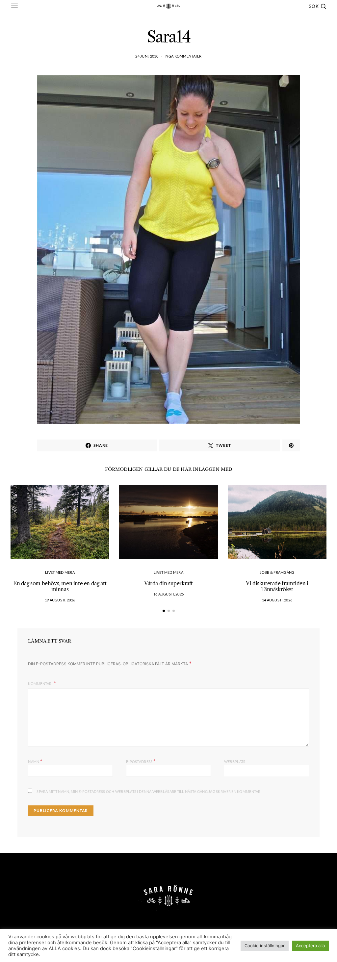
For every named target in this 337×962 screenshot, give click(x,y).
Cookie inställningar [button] (265, 945)
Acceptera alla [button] (310, 945)
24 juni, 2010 (146, 56)
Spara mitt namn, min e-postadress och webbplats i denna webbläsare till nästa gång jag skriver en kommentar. (149, 791)
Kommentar (40, 683)
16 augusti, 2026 (168, 594)
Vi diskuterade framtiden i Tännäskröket (277, 586)
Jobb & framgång (277, 572)
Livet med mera (60, 572)
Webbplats (234, 761)
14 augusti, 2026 (277, 600)
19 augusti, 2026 (60, 600)
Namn (35, 761)
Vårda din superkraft (168, 583)
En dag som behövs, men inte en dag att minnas (60, 586)
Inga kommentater (183, 56)
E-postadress (140, 761)
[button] (163, 610)
